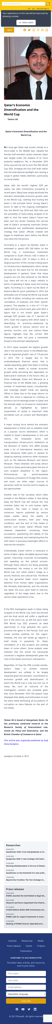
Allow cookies (28, 22)
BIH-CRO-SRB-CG (43, 9)
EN (29, 9)
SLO (33, 9)
